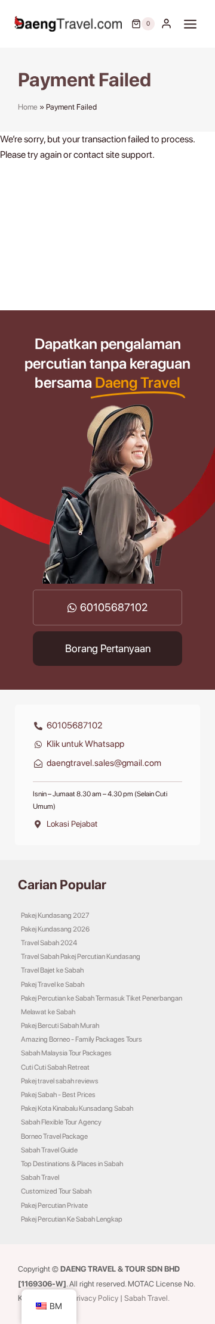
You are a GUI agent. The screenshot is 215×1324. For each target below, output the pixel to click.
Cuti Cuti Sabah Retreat (55, 1067)
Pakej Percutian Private (54, 1205)
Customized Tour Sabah (56, 1191)
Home (28, 106)
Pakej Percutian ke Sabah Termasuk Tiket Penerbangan (101, 998)
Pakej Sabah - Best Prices (58, 1095)
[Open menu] (190, 24)
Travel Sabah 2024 (49, 943)
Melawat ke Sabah (48, 1012)
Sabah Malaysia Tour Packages (66, 1053)
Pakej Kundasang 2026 (55, 929)
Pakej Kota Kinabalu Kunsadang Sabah (77, 1108)
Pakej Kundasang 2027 (55, 915)
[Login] (166, 24)
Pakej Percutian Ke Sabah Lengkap (71, 1219)
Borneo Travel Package (54, 1136)
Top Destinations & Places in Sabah (72, 1164)
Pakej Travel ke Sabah (52, 984)
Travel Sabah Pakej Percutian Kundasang (80, 956)
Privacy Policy (95, 1298)
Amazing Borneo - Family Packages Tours (81, 1039)
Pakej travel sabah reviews (60, 1081)
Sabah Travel (40, 1177)
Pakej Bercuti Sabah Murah (60, 1025)
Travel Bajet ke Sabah (52, 970)
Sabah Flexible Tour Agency (61, 1122)
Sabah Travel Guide (49, 1150)
